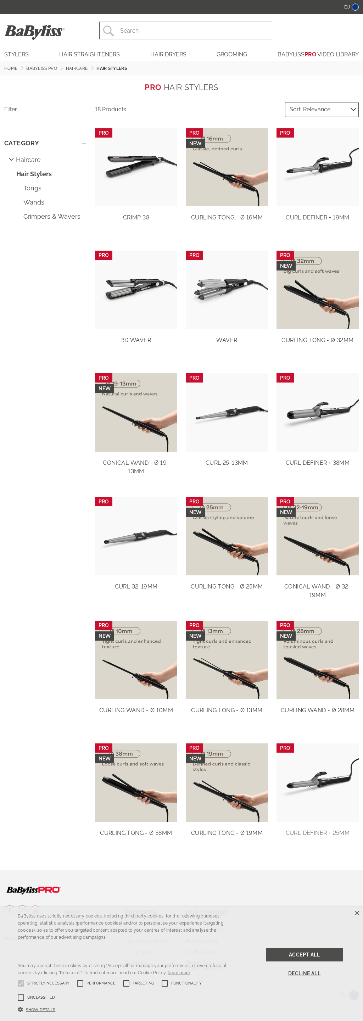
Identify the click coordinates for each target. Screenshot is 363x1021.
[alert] (181, 964)
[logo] (33, 890)
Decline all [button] (304, 973)
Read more (179, 972)
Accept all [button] (304, 955)
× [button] (356, 913)
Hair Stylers (34, 174)
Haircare (28, 159)
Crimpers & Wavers (51, 216)
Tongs (32, 188)
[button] (124, 1009)
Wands (33, 202)
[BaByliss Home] (34, 32)
